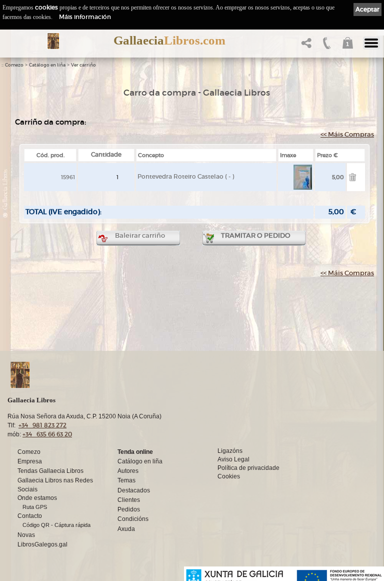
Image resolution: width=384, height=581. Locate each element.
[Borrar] (352, 179)
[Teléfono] (326, 46)
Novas (26, 535)
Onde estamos (37, 498)
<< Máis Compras (347, 134)
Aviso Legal (234, 459)
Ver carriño (83, 65)
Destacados (134, 490)
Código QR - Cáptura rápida (56, 525)
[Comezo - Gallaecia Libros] (53, 41)
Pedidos (129, 509)
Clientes (129, 500)
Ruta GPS (34, 507)
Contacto (30, 516)
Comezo (14, 65)
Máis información (85, 17)
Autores (128, 471)
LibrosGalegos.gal (43, 544)
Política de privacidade (249, 468)
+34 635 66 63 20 (47, 434)
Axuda (126, 529)
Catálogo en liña (47, 65)
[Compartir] (305, 46)
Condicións (133, 519)
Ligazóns (230, 451)
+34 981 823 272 (42, 425)
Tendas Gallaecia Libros (51, 471)
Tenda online (135, 452)
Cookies (229, 476)
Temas (127, 480)
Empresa (30, 461)
